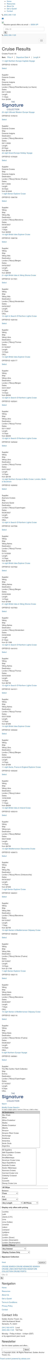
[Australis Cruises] (19, 1165)
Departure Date (22, 57)
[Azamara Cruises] (19, 1170)
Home (9, 1)
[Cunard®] (19, 1180)
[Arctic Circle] (21, 1143)
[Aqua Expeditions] (19, 1162)
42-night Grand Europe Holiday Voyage (17, 153)
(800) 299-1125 (10, 14)
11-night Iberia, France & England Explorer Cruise (21, 767)
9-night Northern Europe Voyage (14, 1052)
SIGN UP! (34, 24)
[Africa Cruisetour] (21, 1120)
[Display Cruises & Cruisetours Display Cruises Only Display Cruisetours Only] (16, 1252)
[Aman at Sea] (19, 1155)
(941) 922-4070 (8, 1327)
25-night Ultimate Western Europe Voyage (18, 112)
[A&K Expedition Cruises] (19, 1152)
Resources (11, 3)
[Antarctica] (21, 1140)
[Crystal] (19, 1178)
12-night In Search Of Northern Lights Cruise (19, 316)
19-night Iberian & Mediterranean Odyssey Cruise (21, 930)
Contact (10, 11)
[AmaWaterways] (19, 1157)
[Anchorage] (21, 1135)
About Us (10, 6)
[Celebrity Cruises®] (19, 1175)
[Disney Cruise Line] (19, 1183)
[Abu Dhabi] (21, 1115)
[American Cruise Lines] (19, 1160)
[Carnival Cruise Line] (19, 1173)
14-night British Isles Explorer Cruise (16, 234)
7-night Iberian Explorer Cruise (14, 193)
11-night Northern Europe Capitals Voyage (18, 61)
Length (36, 57)
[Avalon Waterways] (19, 1168)
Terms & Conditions (9, 1302)
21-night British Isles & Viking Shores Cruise (19, 275)
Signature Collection (10, 1257)
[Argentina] (21, 1146)
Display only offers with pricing (15, 1207)
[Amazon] (21, 1130)
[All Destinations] (21, 1112)
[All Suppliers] (19, 1150)
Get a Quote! (12, 8)
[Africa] (21, 1117)
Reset (4, 1262)
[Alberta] (21, 1128)
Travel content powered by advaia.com (15, 1358)
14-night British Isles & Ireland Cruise (16, 808)
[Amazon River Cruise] (21, 1133)
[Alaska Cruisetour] (21, 1125)
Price (9, 57)
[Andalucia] (21, 1138)
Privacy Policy (7, 1306)
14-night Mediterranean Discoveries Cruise (18, 848)
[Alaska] (21, 1122)
